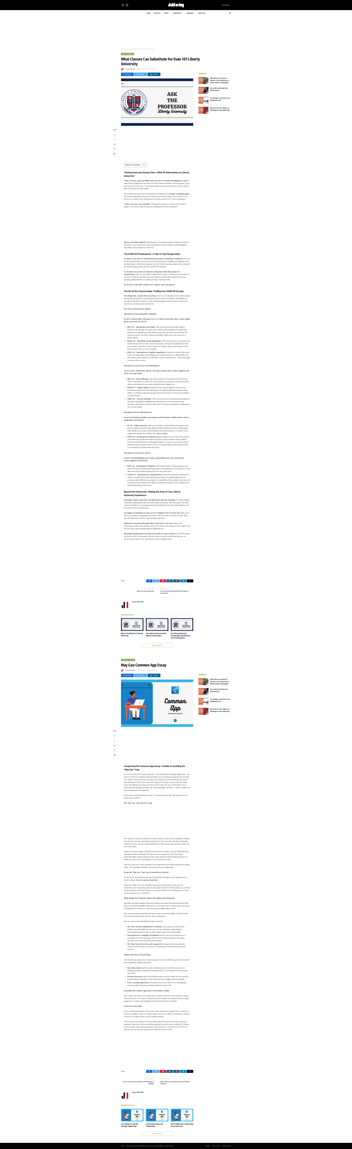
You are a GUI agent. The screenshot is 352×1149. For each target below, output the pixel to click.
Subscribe (225, 5)
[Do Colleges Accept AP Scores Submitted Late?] (203, 100)
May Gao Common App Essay (145, 591)
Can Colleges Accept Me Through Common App (129, 1125)
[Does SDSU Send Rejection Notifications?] (203, 90)
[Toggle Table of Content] (143, 164)
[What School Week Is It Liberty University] (132, 624)
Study (166, 13)
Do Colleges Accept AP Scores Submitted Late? (220, 99)
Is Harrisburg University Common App (154, 1125)
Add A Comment (157, 645)
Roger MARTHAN (130, 69)
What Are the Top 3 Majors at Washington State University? (220, 109)
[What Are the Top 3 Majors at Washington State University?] (203, 110)
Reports (157, 13)
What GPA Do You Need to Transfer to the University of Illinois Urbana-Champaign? (219, 80)
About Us (201, 13)
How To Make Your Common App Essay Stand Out (182, 1125)
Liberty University (127, 54)
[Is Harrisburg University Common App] (157, 1115)
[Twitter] (114, 139)
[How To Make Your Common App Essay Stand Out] (182, 1115)
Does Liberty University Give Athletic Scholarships (156, 634)
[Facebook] (114, 135)
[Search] (230, 13)
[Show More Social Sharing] (163, 74)
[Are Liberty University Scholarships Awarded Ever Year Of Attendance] (182, 624)
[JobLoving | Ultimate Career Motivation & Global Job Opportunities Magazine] (176, 5)
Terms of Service (226, 1146)
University (177, 13)
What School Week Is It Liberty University (132, 634)
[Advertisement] (176, 32)
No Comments (142, 69)
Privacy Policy (216, 1146)
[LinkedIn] (114, 144)
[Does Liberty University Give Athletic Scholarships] (157, 624)
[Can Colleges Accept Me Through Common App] (132, 1115)
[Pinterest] (114, 149)
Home (149, 13)
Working (190, 13)
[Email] (114, 153)
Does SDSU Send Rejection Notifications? (219, 89)
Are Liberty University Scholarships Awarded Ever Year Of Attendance (180, 635)
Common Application (128, 660)
